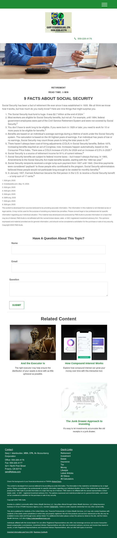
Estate (63, 458)
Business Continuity (41, 532)
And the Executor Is (33, 363)
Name (14, 243)
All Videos (65, 475)
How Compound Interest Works (84, 363)
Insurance (65, 461)
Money (64, 467)
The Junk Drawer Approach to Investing (84, 422)
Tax (62, 464)
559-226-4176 (85, 38)
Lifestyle (64, 470)
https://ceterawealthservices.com (38, 518)
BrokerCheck (56, 481)
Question (14, 279)
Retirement (66, 453)
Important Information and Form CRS (20, 532)
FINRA (52, 506)
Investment (66, 455)
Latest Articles (67, 473)
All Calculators (67, 478)
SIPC (56, 506)
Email (14, 261)
